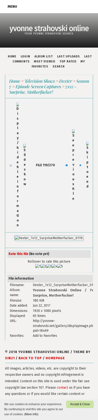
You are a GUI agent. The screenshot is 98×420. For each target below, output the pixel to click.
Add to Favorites (45, 336)
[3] (49, 266)
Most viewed (44, 61)
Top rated (67, 61)
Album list (43, 56)
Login (25, 56)
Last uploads (68, 56)
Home (12, 56)
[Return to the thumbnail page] (10, 165)
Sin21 (10, 358)
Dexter (65, 81)
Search (59, 66)
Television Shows (39, 81)
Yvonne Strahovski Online (57, 290)
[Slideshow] (24, 165)
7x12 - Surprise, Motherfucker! (42, 89)
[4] (54, 266)
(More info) (31, 414)
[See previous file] (73, 165)
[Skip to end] (87, 165)
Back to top (30, 358)
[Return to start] (66, 165)
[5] (60, 266)
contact (62, 388)
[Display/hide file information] (17, 165)
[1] (38, 266)
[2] (43, 266)
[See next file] (80, 165)
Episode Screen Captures (38, 86)
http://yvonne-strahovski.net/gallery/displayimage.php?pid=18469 (65, 326)
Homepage (55, 358)
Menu (12, 6)
